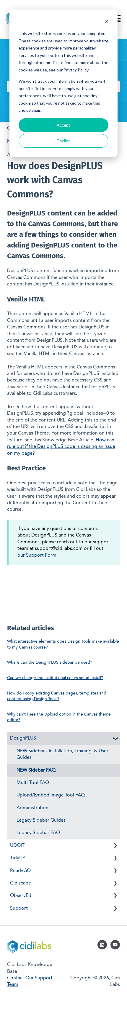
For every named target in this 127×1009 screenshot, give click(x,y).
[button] (115, 739)
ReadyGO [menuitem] (20, 870)
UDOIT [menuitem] (17, 845)
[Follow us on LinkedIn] (102, 944)
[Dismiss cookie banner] (106, 22)
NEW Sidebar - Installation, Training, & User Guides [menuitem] (62, 754)
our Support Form (36, 555)
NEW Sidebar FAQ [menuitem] (36, 770)
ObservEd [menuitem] (20, 895)
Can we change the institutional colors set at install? (55, 678)
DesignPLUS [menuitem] (23, 738)
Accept (63, 124)
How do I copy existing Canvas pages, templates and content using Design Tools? (56, 696)
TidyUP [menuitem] (17, 858)
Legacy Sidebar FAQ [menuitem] (38, 833)
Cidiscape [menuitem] (20, 883)
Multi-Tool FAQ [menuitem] (33, 782)
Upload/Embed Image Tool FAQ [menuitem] (51, 795)
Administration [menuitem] (32, 808)
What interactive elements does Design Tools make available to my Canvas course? (63, 644)
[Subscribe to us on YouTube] (115, 944)
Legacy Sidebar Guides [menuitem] (41, 820)
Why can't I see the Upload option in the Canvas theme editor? (59, 717)
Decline (64, 140)
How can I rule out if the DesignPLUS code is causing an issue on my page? (62, 447)
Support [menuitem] (19, 908)
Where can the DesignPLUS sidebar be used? (49, 662)
